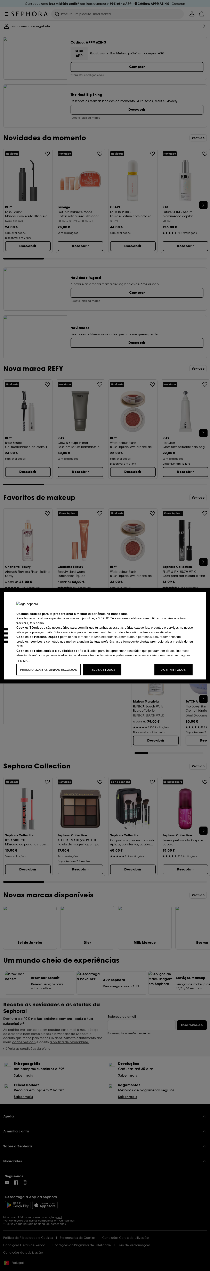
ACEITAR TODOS (173, 669)
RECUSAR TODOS (102, 669)
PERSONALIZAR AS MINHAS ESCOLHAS (48, 669)
